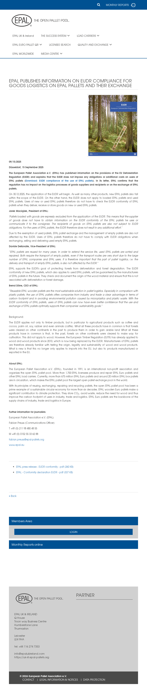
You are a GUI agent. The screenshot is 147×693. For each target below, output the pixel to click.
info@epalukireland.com (29, 653)
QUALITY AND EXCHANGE (93, 44)
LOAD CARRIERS (86, 35)
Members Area (22, 521)
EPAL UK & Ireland (23, 35)
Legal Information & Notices (58, 679)
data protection (94, 679)
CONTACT (28, 679)
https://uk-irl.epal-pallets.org (31, 657)
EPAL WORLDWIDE (23, 53)
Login (73, 532)
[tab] (73, 521)
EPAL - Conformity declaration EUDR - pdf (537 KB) (44, 472)
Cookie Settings (32, 688)
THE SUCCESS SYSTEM (53, 35)
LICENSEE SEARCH (60, 44)
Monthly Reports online (27, 544)
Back (13, 496)
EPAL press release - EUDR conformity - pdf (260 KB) (45, 466)
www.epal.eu (16, 445)
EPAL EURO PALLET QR (26, 44)
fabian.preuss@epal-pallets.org (26, 439)
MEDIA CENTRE (50, 53)
